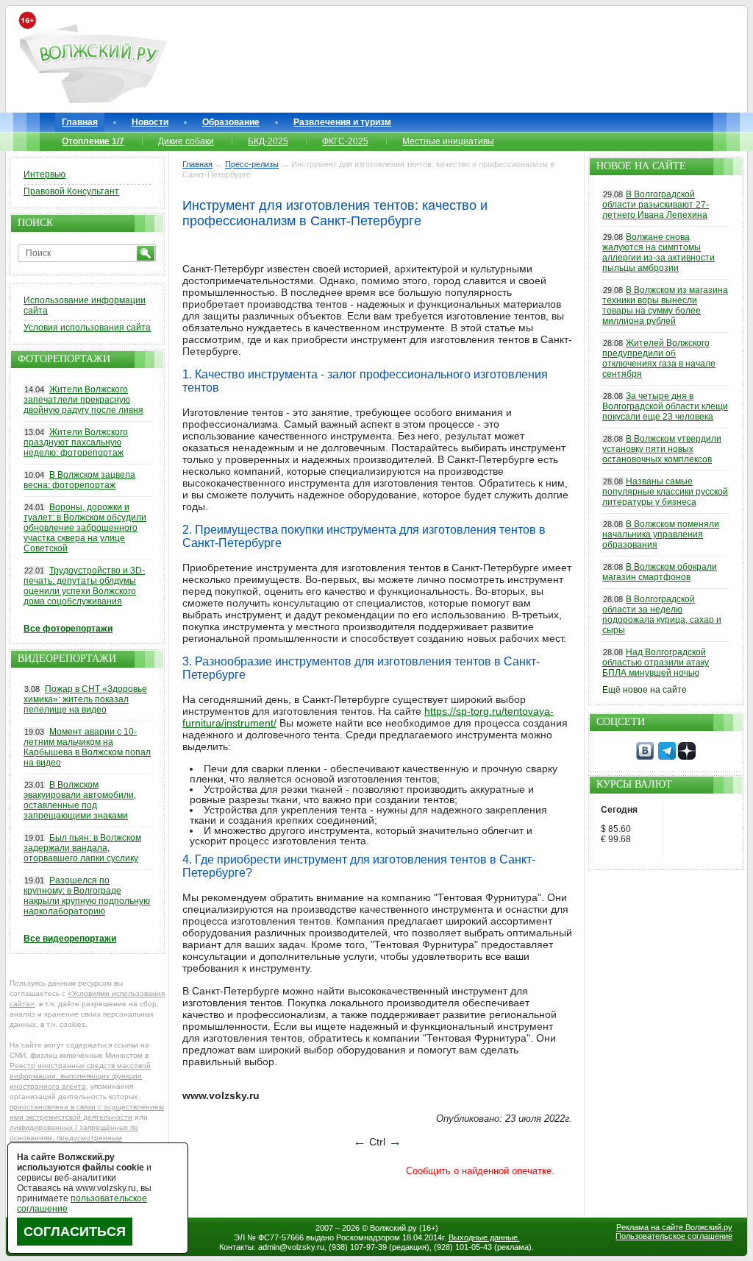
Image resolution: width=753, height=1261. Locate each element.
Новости (150, 122)
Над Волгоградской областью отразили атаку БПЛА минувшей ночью (655, 662)
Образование (231, 122)
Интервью (44, 174)
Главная (80, 122)
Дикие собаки (186, 141)
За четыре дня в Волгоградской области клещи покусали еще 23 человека (665, 406)
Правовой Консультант (71, 191)
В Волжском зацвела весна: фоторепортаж (79, 480)
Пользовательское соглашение (673, 1236)
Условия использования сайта (87, 327)
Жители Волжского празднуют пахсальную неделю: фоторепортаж (76, 442)
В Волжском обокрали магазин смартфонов (659, 572)
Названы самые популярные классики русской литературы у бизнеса (665, 491)
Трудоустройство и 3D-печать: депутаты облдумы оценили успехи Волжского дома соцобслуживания (84, 586)
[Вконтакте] (645, 757)
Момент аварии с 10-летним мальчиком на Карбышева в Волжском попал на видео (87, 747)
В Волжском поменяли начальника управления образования (660, 534)
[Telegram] (667, 757)
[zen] (687, 757)
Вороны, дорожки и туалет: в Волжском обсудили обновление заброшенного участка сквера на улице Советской (85, 528)
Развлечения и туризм (342, 122)
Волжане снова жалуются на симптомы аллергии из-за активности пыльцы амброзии (658, 252)
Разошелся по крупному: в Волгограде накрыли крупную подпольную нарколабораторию (87, 895)
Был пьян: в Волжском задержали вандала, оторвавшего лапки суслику (82, 848)
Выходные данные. (484, 1237)
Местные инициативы (448, 141)
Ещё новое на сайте (644, 690)
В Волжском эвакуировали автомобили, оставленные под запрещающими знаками (80, 800)
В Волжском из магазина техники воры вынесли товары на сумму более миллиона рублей (665, 305)
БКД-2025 (268, 141)
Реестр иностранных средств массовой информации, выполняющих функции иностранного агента (80, 1076)
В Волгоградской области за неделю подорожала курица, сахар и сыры (661, 614)
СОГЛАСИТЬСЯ (75, 1231)
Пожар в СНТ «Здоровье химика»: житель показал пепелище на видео (85, 699)
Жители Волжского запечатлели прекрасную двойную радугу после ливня (83, 399)
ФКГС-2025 (345, 141)
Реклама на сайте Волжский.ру (674, 1227)
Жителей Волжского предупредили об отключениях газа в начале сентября (658, 358)
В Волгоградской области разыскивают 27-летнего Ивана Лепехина (655, 204)
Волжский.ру (393, 1227)
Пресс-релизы (252, 164)
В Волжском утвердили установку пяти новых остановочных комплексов (661, 449)
